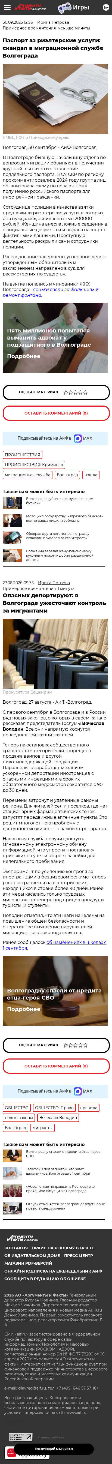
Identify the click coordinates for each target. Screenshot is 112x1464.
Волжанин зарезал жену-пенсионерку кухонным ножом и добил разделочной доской (60, 555)
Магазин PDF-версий (28, 1263)
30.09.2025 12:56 (18, 22)
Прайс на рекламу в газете (63, 1248)
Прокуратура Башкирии (27, 692)
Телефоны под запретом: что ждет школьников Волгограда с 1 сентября (58, 1171)
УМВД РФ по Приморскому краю (36, 137)
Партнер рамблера (51, 1437)
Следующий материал (54, 1449)
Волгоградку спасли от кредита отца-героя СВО (54, 994)
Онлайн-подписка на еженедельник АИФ (53, 1271)
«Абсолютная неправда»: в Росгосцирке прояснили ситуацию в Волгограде (60, 1188)
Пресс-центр (78, 1255)
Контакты (16, 1248)
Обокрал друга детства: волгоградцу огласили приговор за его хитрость (57, 536)
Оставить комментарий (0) (56, 413)
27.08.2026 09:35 (18, 582)
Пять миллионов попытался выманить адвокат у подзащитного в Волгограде (49, 337)
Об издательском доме (32, 1255)
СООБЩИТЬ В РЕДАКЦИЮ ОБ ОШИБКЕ (45, 1278)
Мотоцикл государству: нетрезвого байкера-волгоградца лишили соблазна (64, 518)
